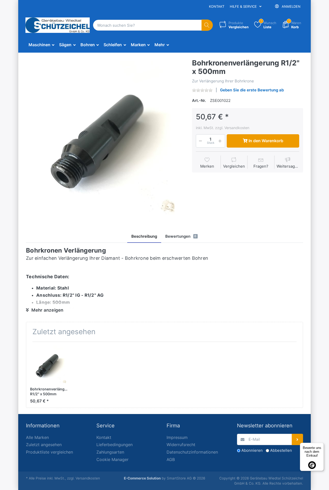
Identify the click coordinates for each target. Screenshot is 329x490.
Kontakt (216, 6)
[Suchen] (207, 25)
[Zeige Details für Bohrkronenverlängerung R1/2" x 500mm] (49, 365)
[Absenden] (297, 439)
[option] (105, 138)
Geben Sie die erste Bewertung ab (252, 90)
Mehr (160, 44)
